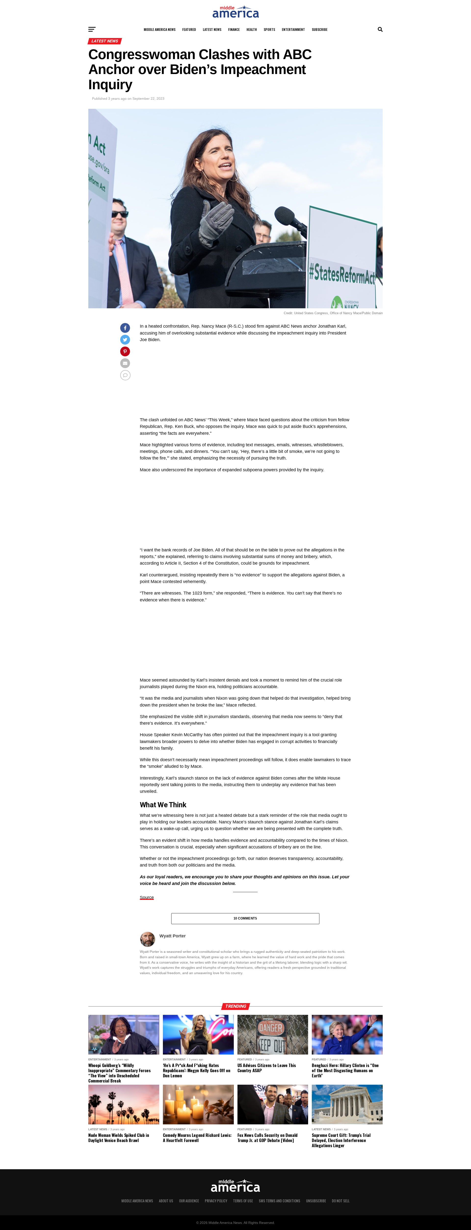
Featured (189, 29)
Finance (234, 29)
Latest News (212, 29)
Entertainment (293, 29)
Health (252, 29)
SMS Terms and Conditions (279, 1200)
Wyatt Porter (172, 935)
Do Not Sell (341, 1200)
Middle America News (159, 29)
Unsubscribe (316, 1200)
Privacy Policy (216, 1200)
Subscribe (319, 29)
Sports (269, 29)
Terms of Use (243, 1200)
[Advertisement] (245, 382)
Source (147, 897)
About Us (166, 1200)
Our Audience (189, 1200)
